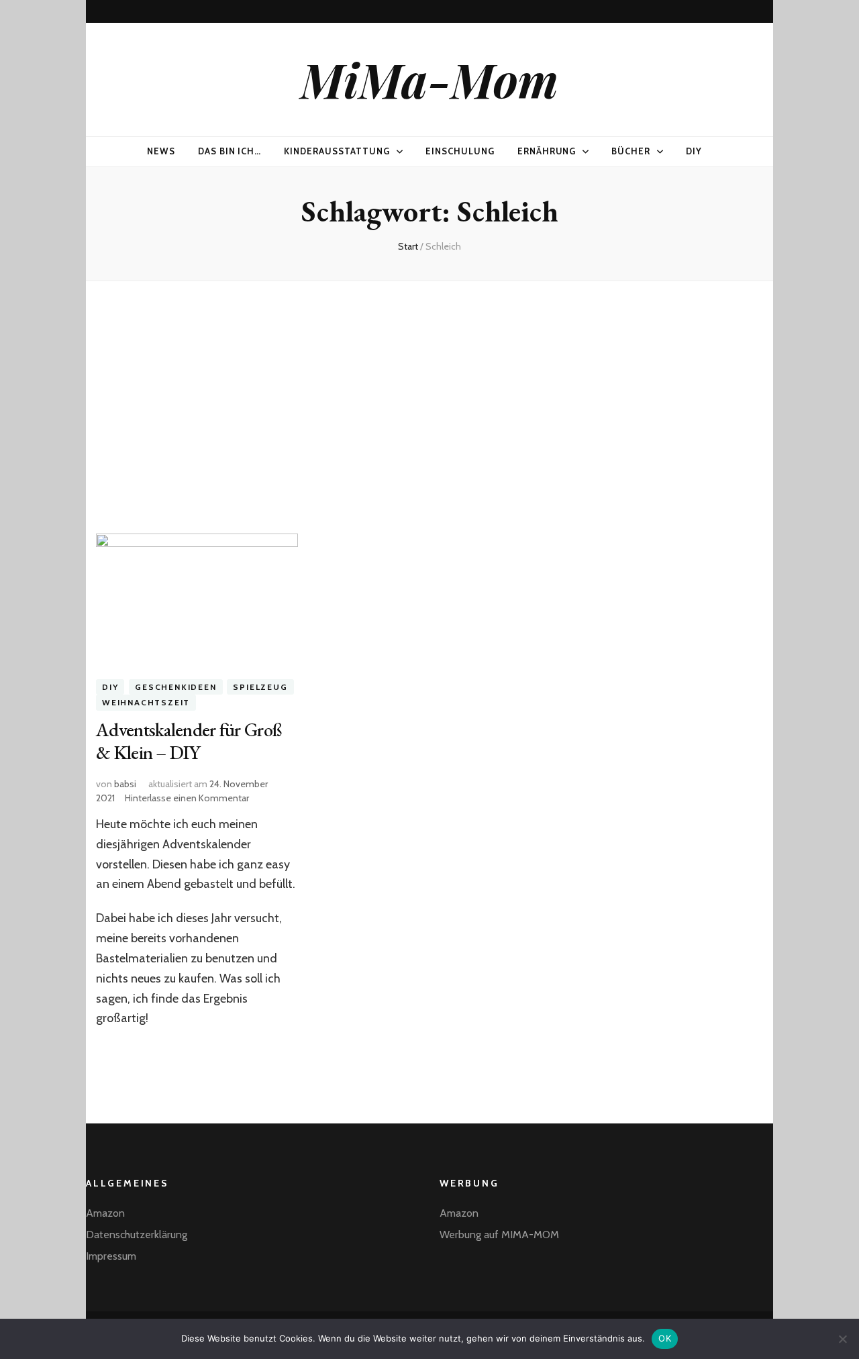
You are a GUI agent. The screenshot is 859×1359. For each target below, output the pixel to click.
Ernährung (546, 151)
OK (664, 1338)
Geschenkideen (175, 687)
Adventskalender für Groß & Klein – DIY (188, 740)
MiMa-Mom (429, 79)
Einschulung (460, 151)
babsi (125, 784)
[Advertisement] (429, 397)
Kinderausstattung (337, 151)
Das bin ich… (230, 151)
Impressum (111, 1256)
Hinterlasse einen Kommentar (187, 798)
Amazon (105, 1213)
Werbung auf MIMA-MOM (499, 1234)
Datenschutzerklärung (136, 1234)
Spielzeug (260, 687)
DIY (694, 151)
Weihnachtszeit (146, 702)
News (161, 151)
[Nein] (842, 1339)
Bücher (630, 151)
